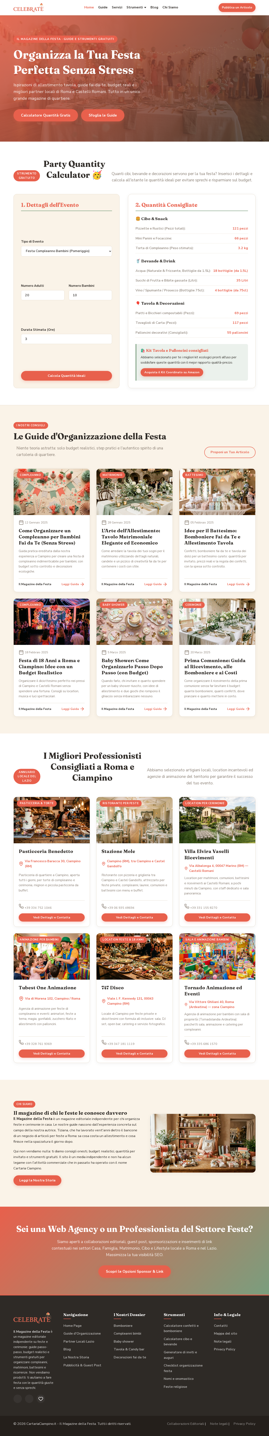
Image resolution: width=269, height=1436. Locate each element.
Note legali (222, 1341)
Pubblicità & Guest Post (82, 1365)
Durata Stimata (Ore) (38, 330)
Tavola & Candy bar (129, 1349)
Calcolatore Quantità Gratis (45, 115)
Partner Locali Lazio (78, 1341)
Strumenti (135, 7)
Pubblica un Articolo (237, 7)
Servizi (117, 7)
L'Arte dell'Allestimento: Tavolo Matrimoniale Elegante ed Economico (131, 537)
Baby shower (124, 1341)
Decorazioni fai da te (130, 1357)
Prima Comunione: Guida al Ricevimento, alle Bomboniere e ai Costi (215, 667)
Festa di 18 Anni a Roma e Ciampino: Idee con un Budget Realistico (49, 667)
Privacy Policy (224, 1349)
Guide (103, 7)
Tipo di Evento (32, 241)
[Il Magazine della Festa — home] (28, 7)
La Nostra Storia (76, 1357)
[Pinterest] (41, 1399)
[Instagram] (29, 1399)
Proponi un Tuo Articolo (230, 452)
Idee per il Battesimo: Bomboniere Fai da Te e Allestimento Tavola (212, 537)
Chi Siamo (170, 7)
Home (89, 7)
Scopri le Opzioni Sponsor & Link (134, 1271)
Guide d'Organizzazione (82, 1333)
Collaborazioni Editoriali (185, 1423)
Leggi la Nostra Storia (37, 1180)
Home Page (72, 1325)
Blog (154, 7)
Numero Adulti (32, 286)
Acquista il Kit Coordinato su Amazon (171, 372)
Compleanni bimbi (127, 1333)
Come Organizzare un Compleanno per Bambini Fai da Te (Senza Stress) (49, 537)
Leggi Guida (70, 584)
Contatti (221, 1325)
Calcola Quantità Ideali (66, 375)
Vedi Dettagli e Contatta (51, 917)
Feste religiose (175, 1386)
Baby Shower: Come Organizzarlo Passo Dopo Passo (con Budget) (132, 667)
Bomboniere (123, 1325)
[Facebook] (17, 1399)
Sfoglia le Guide (103, 115)
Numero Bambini (81, 286)
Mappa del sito (225, 1333)
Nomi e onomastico (179, 1378)
